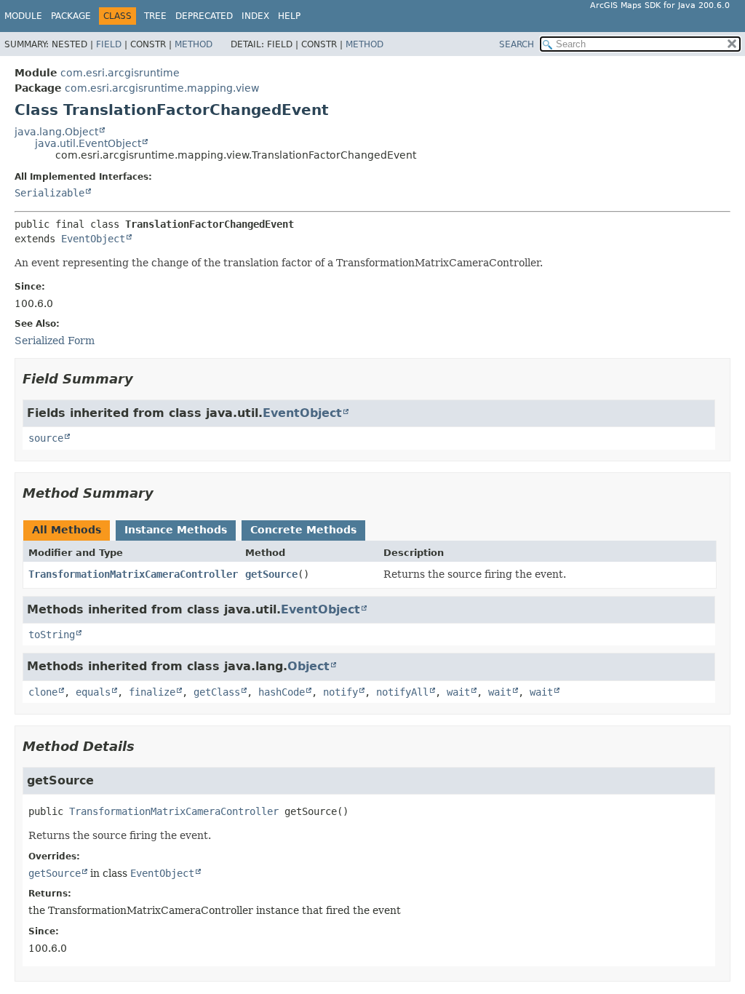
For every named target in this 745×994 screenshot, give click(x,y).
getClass (217, 692)
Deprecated (204, 16)
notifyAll (402, 692)
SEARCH (516, 44)
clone (42, 692)
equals (93, 692)
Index (255, 16)
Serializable (49, 193)
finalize (152, 692)
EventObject (93, 238)
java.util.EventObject (88, 143)
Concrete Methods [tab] (303, 530)
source (45, 438)
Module (23, 16)
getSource (271, 574)
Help (289, 16)
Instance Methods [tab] (175, 530)
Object (308, 666)
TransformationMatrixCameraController (133, 574)
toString (51, 634)
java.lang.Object (56, 132)
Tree (155, 16)
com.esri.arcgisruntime (120, 73)
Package (71, 16)
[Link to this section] (143, 378)
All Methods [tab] (66, 530)
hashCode (281, 692)
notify (340, 692)
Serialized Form (55, 340)
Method (193, 44)
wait (458, 692)
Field (108, 44)
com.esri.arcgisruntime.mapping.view (162, 88)
